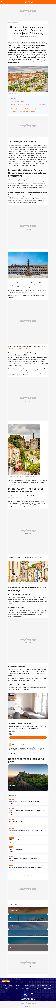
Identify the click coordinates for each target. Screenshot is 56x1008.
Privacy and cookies (19, 985)
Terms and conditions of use (44, 985)
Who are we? (16, 988)
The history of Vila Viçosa (17, 101)
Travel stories (15, 22)
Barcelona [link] (13, 948)
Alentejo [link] (12, 786)
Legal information (7, 985)
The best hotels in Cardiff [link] (16, 821)
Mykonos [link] (13, 933)
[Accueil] (28, 1)
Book (28, 737)
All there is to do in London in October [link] (19, 840)
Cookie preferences (30, 985)
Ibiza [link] (11, 925)
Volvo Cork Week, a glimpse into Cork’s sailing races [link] (23, 858)
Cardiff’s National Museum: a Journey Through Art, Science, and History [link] (26, 811)
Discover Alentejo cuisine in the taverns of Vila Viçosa (24, 108)
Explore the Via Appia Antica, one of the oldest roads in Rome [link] (25, 867)
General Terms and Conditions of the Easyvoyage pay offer (36, 988)
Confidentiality (8, 988)
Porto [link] (11, 918)
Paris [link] (11, 940)
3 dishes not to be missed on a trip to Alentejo (23, 111)
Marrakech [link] (13, 910)
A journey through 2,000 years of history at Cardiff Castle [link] (24, 801)
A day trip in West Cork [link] (15, 849)
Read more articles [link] (28, 875)
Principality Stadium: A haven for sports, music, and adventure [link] (26, 830)
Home (9, 22)
